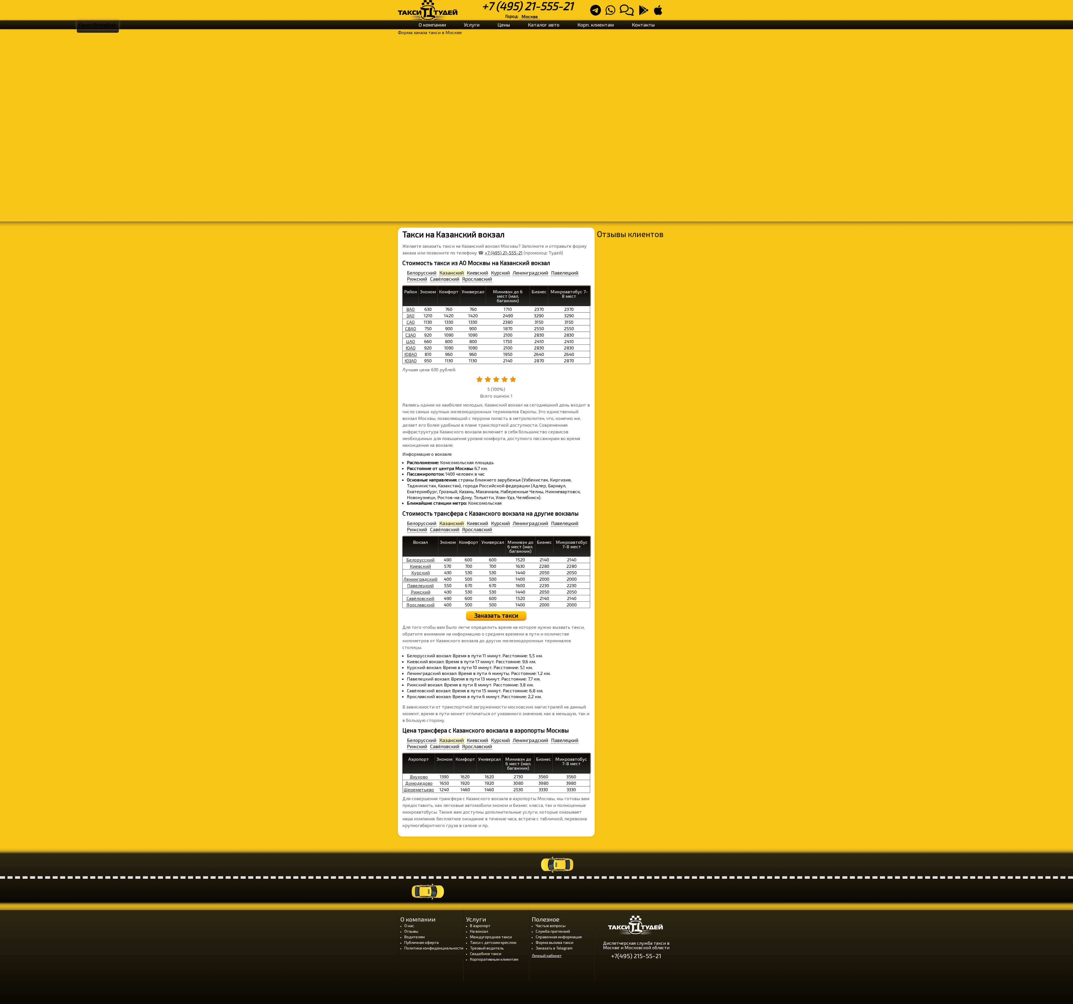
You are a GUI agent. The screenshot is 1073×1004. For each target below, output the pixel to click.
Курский (420, 572)
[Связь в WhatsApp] (612, 12)
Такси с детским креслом (493, 942)
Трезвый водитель (487, 948)
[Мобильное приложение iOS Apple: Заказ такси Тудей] (660, 12)
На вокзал (479, 931)
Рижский (420, 591)
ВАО (410, 309)
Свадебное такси (485, 953)
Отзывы (411, 931)
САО (411, 322)
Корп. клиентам (595, 25)
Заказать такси (496, 615)
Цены (503, 25)
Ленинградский (420, 579)
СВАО (410, 328)
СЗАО (410, 334)
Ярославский (421, 604)
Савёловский (420, 598)
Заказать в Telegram (554, 948)
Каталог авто (543, 25)
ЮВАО (410, 354)
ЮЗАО (411, 360)
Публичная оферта (421, 942)
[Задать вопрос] (628, 12)
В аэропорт (480, 925)
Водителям (414, 936)
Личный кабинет (547, 956)
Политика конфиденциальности (433, 948)
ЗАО (410, 315)
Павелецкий (420, 585)
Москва (529, 16)
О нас (409, 925)
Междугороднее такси (491, 936)
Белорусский (420, 559)
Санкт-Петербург (98, 24)
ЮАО (411, 347)
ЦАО (410, 341)
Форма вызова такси (554, 942)
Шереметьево (418, 789)
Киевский (420, 566)
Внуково (419, 776)
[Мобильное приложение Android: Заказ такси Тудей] (645, 12)
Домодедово (419, 783)
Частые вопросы (551, 925)
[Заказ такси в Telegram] (597, 12)
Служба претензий (553, 931)
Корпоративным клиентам (494, 959)
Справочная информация (559, 936)
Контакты (643, 25)
